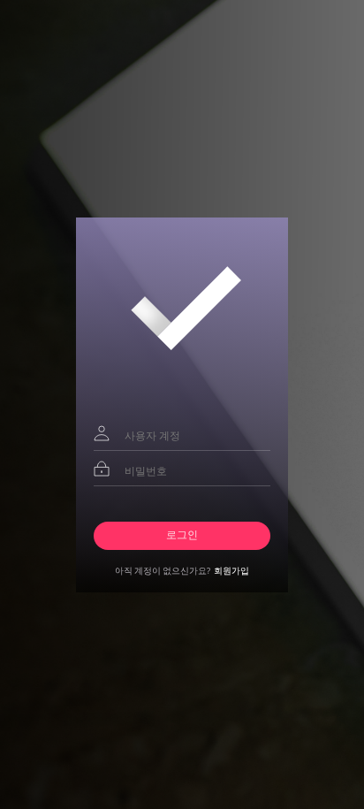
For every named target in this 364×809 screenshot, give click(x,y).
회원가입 (231, 570)
